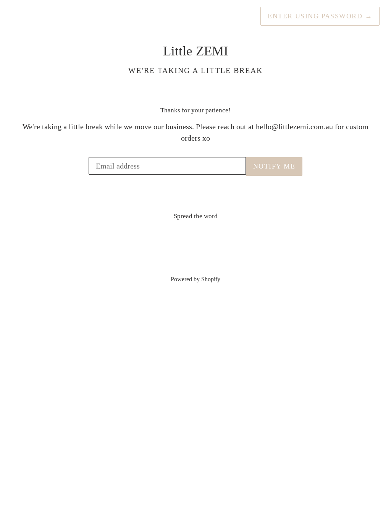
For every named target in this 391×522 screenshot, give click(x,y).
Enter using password (320, 16)
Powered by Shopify (195, 279)
